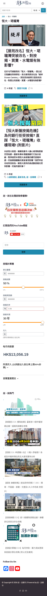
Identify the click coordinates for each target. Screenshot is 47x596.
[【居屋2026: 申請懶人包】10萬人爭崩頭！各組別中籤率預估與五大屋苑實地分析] (4, 448)
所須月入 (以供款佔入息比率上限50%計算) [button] (22, 366)
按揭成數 (6, 279)
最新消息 (21, 177)
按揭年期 (6, 314)
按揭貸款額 (7, 295)
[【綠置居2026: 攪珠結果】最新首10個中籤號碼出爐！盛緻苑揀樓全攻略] (4, 418)
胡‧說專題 (31, 177)
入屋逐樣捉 (12, 177)
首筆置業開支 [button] (9, 378)
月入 (5, 330)
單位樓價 (6, 270)
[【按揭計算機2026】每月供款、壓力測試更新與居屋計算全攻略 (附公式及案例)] (4, 544)
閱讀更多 (23, 96)
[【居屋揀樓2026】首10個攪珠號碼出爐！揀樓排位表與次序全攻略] (4, 513)
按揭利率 (6, 305)
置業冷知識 (22, 88)
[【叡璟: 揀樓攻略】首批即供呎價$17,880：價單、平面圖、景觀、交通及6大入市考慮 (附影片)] (4, 479)
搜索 (23, 252)
